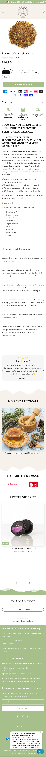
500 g (26, 72)
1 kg (35, 72)
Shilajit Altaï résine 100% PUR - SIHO (23, 548)
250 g (16, 72)
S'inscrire (23, 708)
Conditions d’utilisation (25, 750)
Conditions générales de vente (19, 753)
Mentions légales (32, 753)
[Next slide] (43, 370)
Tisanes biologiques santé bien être (21, 453)
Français (21, 731)
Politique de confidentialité (11, 750)
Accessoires (11, 336)
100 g (6, 72)
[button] (38, 11)
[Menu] (2, 11)
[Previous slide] (2, 370)
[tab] (18, 460)
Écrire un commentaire (23, 609)
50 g (5, 77)
